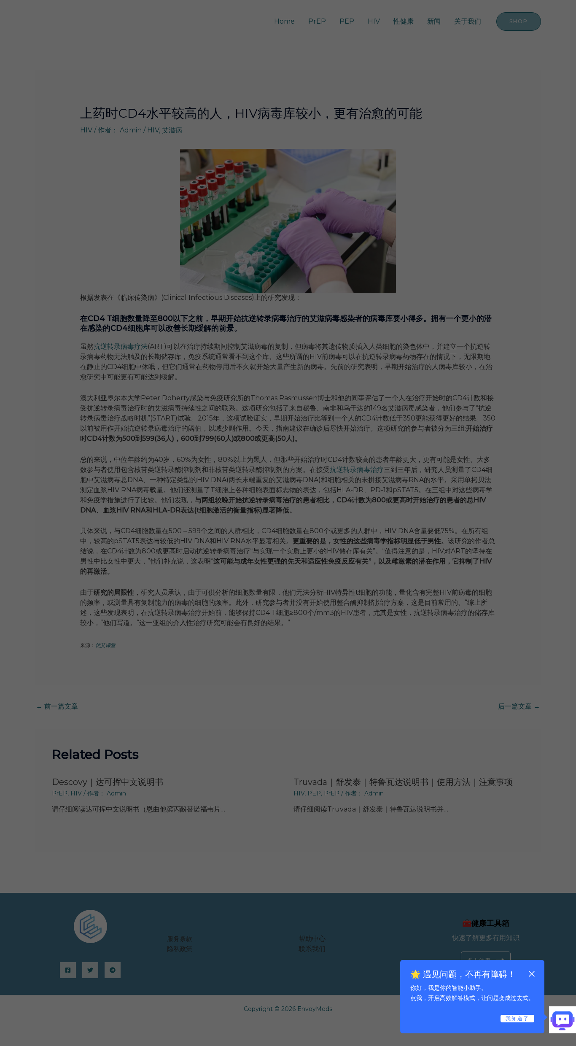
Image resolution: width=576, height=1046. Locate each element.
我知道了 (517, 1018)
